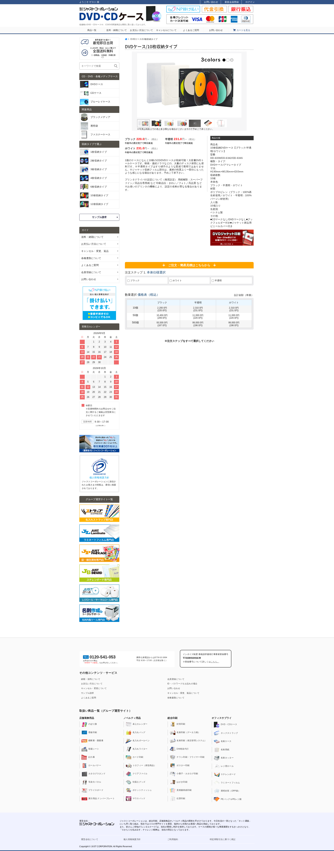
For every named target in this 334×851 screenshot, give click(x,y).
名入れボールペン (141, 740)
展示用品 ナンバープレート (101, 798)
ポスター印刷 (183, 765)
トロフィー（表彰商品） (144, 765)
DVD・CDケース (229, 724)
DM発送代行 (183, 749)
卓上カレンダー (140, 724)
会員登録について (175, 679)
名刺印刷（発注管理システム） (191, 740)
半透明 (218, 280)
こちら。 (215, 662)
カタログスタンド (96, 774)
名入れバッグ (139, 732)
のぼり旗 (92, 724)
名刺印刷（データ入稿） (188, 732)
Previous (141, 85)
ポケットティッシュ (142, 790)
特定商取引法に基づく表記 (223, 839)
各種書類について (175, 698)
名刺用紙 (225, 749)
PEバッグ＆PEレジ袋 (231, 799)
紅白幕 (91, 757)
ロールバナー (94, 765)
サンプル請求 (99, 217)
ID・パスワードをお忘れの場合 (182, 683)
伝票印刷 (181, 798)
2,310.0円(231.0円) (198, 309)
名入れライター (140, 749)
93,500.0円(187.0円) (162, 324)
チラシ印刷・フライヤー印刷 (190, 757)
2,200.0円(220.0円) (162, 309)
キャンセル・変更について (94, 688)
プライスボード (95, 790)
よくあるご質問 (88, 698)
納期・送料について (90, 679)
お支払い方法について (91, 683)
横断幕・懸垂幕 (95, 740)
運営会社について (89, 839)
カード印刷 (138, 757)
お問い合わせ (173, 688)
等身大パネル (94, 782)
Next (237, 85)
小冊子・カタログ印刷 (187, 774)
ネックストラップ (229, 733)
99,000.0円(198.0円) (197, 324)
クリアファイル (140, 774)
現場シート (93, 749)
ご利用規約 (172, 839)
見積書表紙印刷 (184, 790)
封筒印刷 (181, 724)
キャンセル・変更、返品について (183, 693)
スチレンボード (228, 774)
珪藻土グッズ (139, 782)
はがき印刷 (182, 782)
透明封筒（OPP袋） (230, 791)
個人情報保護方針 (99, 477)
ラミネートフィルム (230, 782)
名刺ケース (226, 741)
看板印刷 (92, 732)
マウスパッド (139, 798)
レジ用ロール (227, 766)
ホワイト (177, 280)
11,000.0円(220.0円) (197, 316)
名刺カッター (227, 758)
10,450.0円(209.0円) (162, 316)
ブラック (135, 280)
